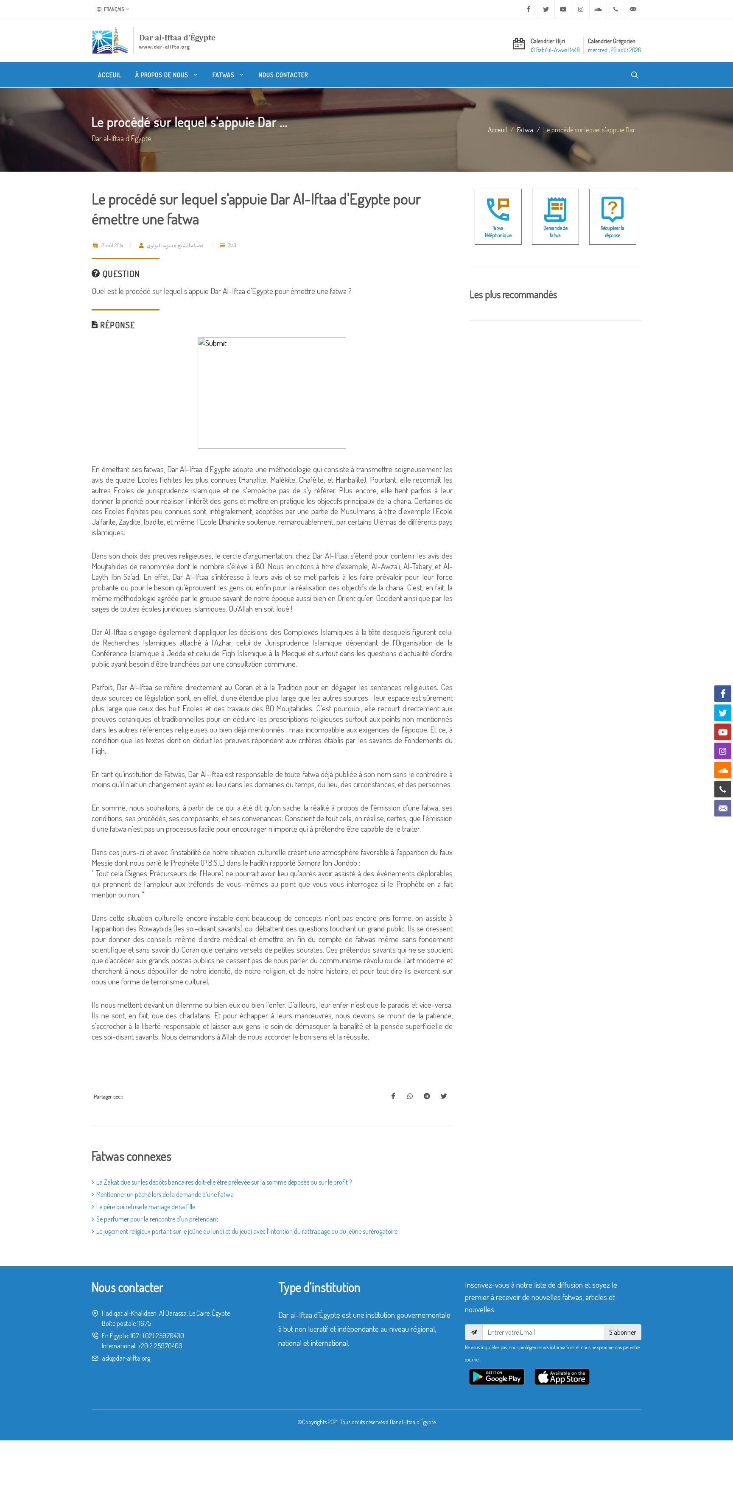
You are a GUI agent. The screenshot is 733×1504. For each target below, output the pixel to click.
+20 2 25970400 (160, 1346)
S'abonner (622, 1332)
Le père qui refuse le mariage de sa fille (145, 1206)
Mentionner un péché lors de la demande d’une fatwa (165, 1194)
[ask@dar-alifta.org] (632, 9)
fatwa (525, 129)
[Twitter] (545, 9)
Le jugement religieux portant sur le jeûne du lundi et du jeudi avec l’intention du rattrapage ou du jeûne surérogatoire (246, 1231)
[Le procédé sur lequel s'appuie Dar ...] (393, 1096)
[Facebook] (528, 9)
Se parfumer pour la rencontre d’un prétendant (157, 1219)
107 (134, 1335)
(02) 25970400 (163, 1335)
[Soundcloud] (598, 9)
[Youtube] (563, 9)
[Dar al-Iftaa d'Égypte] (154, 40)
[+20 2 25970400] (615, 9)
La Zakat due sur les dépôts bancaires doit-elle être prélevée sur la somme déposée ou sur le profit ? (224, 1182)
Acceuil (497, 129)
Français (113, 9)
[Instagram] (580, 9)
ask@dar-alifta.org (126, 1358)
